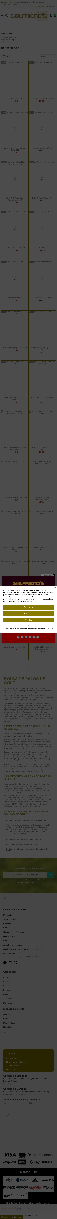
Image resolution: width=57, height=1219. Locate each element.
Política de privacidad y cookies (40, 626)
